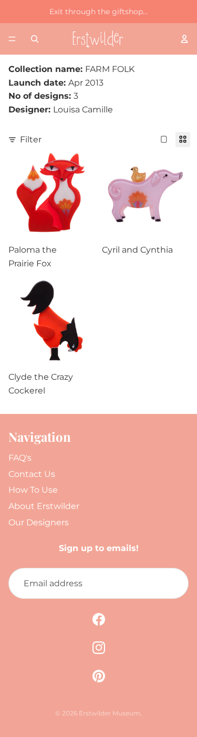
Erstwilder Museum (109, 713)
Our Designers (38, 522)
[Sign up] (173, 584)
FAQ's (20, 458)
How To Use (33, 490)
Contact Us (31, 474)
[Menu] (12, 39)
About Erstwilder (43, 506)
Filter (31, 139)
